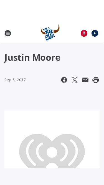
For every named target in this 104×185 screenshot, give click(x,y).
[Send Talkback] (84, 33)
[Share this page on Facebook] (64, 80)
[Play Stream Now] (95, 33)
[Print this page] (96, 80)
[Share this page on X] (74, 80)
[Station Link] (50, 33)
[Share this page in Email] (85, 80)
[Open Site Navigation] (7, 33)
